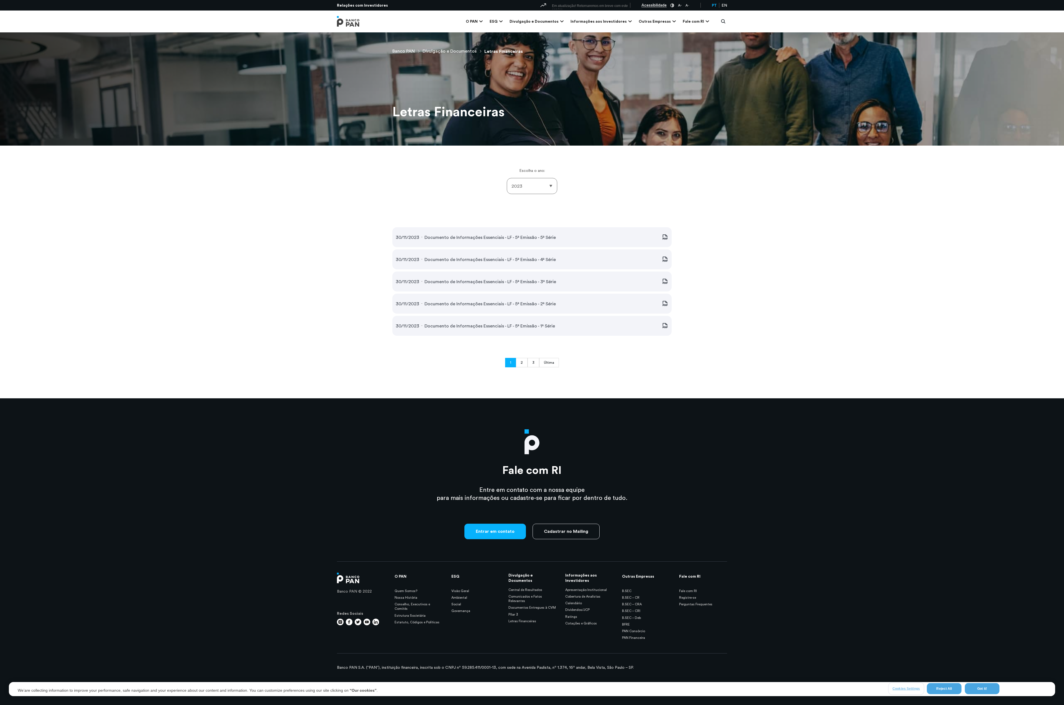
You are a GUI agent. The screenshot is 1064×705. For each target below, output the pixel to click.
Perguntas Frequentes (695, 604)
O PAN (472, 21)
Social (456, 604)
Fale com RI (693, 21)
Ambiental (459, 597)
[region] (532, 689)
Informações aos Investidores (599, 21)
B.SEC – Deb (631, 618)
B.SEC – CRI (631, 611)
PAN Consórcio (633, 631)
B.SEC (626, 591)
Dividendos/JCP (577, 610)
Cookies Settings (906, 688)
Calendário (573, 603)
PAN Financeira (633, 638)
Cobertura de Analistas (582, 596)
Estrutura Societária (410, 615)
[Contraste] (672, 5)
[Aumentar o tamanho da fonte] (680, 5)
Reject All (944, 688)
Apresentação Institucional (586, 590)
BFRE (626, 624)
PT (714, 5)
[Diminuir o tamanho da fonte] (687, 5)
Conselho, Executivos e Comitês (412, 606)
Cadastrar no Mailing (566, 531)
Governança (460, 611)
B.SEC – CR (631, 597)
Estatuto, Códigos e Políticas (417, 622)
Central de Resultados (525, 590)
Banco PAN (403, 51)
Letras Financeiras (503, 51)
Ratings (571, 616)
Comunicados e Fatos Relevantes (525, 598)
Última (549, 362)
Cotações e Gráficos (581, 623)
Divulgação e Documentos (534, 21)
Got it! (982, 688)
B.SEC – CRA (632, 604)
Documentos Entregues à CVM (532, 607)
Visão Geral (460, 591)
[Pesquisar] (717, 21)
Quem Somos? (406, 591)
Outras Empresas (655, 21)
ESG (494, 21)
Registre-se (687, 597)
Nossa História (406, 597)
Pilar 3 (513, 614)
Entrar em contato (495, 531)
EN (724, 5)
